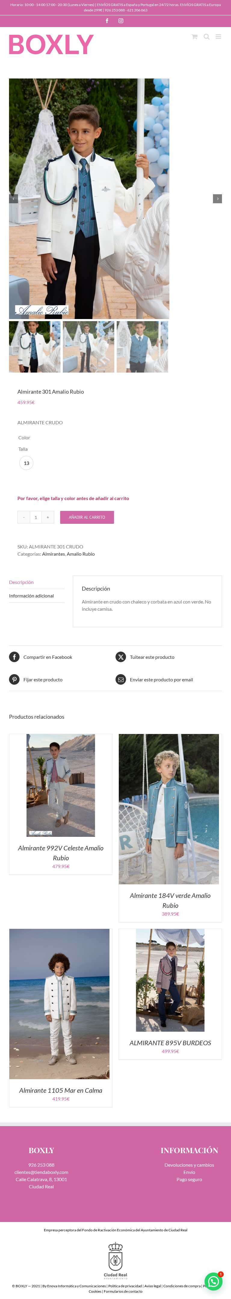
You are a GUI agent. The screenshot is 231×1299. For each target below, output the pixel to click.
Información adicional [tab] (31, 595)
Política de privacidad (125, 1286)
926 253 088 (115, 10)
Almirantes (53, 554)
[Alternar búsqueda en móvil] (207, 36)
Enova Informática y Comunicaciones (76, 1286)
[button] (214, 1282)
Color (24, 437)
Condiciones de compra (182, 1286)
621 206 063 (137, 10)
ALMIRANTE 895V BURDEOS (170, 1043)
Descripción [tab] (21, 582)
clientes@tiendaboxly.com (41, 1172)
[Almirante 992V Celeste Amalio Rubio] (60, 737)
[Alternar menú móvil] (219, 36)
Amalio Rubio (81, 554)
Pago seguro (189, 1179)
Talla (23, 449)
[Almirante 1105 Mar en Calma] (59, 932)
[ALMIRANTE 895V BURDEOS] (170, 932)
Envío (189, 1172)
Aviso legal (152, 1286)
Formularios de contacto (123, 1291)
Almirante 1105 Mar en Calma (60, 1090)
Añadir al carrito (87, 517)
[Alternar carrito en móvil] (195, 36)
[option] (26, 463)
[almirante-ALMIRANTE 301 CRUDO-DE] (115, 198)
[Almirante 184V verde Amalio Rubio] (169, 737)
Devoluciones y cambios (189, 1165)
